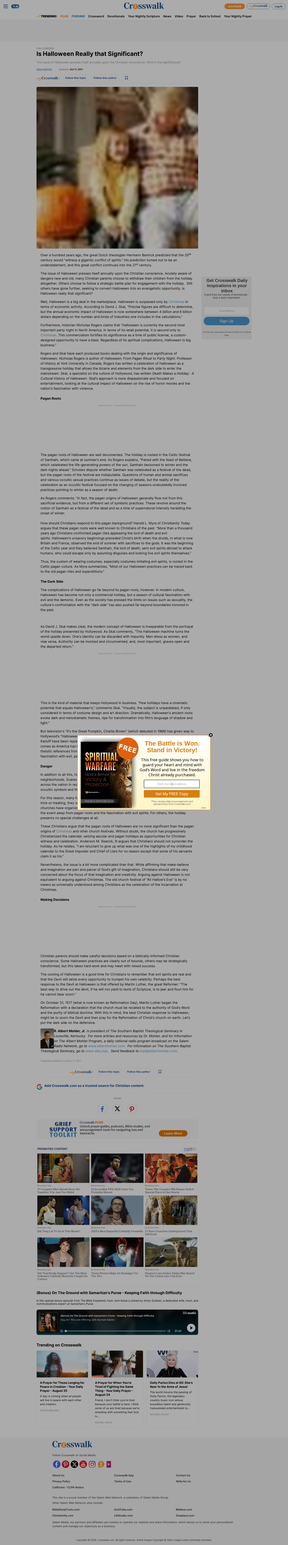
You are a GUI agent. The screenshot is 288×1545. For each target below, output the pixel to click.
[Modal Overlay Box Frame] (144, 772)
